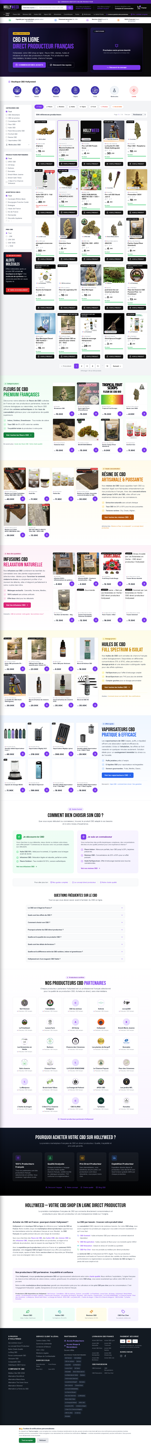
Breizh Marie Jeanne (15, 174)
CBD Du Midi (119, 1297)
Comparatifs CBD (14, 1362)
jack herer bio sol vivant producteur (112, 291)
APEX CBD (12, 162)
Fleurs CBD (16, 14)
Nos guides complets (60, 882)
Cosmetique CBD (14, 121)
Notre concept (72, 1187)
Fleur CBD (11, 124)
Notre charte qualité (36, 444)
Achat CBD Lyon (109, 1340)
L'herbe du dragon (87, 1297)
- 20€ (10, 236)
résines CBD (63, 1238)
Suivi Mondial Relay (40, 1365)
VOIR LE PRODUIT (46, 164)
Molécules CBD (15, 145)
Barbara (11, 168)
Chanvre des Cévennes (52, 1295)
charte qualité (94, 1276)
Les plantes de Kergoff (68, 1295)
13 (107, 366)
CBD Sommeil (85, 1235)
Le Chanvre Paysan (125, 1295)
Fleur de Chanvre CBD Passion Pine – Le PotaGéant (136, 292)
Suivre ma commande (44, 1344)
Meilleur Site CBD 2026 (16, 1373)
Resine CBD (12, 137)
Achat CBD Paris (97, 1340)
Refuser (42, 1440)
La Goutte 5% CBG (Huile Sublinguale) (112, 147)
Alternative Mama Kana (16, 1379)
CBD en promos (14, 118)
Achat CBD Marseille (95, 1344)
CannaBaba (60, 1293)
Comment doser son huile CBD (118, 696)
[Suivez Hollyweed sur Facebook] (125, 1356)
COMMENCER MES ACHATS (31, 65)
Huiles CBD (37, 14)
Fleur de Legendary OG (68, 290)
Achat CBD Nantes (107, 1349)
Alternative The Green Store (18, 1382)
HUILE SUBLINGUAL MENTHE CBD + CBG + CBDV (90, 196)
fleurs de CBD (36, 1238)
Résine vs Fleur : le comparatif (121, 526)
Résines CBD (27, 14)
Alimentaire (57, 14)
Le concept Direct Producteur (18, 1346)
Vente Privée (99, 14)
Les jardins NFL (76, 1297)
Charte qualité (88, 1187)
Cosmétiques (68, 14)
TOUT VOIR (8, 14)
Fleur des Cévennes (70, 1395)
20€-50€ (11, 239)
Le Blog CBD (12, 1352)
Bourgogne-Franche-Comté (18, 202)
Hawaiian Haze (65, 243)
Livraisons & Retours (43, 1347)
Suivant (116, 366)
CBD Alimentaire (14, 115)
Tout (10, 111)
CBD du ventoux (70, 1293)
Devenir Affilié (69, 1350)
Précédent (67, 366)
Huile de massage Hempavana (89, 339)
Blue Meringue (87, 290)
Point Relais (52, 1364)
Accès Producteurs (75, 1341)
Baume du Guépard (43, 290)
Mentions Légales (42, 1353)
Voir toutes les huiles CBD (115, 687)
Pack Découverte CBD (16, 131)
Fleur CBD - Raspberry (136, 146)
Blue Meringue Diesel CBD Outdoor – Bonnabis (44, 340)
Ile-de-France (13, 212)
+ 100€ (10, 246)
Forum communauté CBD (17, 1355)
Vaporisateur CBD (14, 140)
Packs (77, 14)
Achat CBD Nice (97, 1348)
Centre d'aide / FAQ (43, 1340)
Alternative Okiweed (15, 1386)
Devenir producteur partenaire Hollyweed (76, 1119)
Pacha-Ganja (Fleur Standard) (135, 244)
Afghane (39, 146)
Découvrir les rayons (62, 65)
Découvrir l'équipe (55, 1187)
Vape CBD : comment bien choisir (121, 784)
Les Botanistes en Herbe (29, 1295)
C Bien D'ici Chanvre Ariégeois (15, 182)
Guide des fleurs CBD (21, 444)
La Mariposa (30, 1297)
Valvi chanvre (88, 1295)
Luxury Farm (104, 1293)
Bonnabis (11, 171)
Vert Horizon (51, 1293)
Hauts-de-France (14, 209)
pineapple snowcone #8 (44, 244)
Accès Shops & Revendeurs (73, 1345)
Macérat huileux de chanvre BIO (66, 149)
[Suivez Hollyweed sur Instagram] (121, 1356)
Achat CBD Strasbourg (108, 1354)
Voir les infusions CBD (16, 605)
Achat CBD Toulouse (107, 1344)
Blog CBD (102, 1187)
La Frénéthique (134, 338)
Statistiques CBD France (16, 1365)
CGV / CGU (40, 1350)
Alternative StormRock (16, 1376)
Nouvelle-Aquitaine (15, 218)
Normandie (12, 215)
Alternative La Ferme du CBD (18, 1389)
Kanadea (18, 1299)
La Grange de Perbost (55, 1297)
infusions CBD (21, 1240)
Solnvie (78, 1293)
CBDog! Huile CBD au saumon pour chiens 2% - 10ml (67, 340)
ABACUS (108, 243)
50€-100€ (11, 243)
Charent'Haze (98, 1295)
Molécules (87, 14)
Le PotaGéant (94, 1293)
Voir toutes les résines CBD (116, 517)
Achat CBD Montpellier (95, 1354)
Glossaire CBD (13, 1358)
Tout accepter (27, 1440)
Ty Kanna (127, 1297)
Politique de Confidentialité (45, 1356)
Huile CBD (11, 128)
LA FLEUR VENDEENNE (110, 1295)
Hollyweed (119, 1293)
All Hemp (11, 165)
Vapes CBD (47, 14)
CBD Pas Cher (85, 1250)
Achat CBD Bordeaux (95, 1359)
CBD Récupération (87, 1242)
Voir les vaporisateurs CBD (116, 775)
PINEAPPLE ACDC (66, 196)
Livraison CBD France (103, 1336)
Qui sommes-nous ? (37, 614)
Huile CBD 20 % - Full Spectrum (44, 195)
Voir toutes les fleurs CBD (17, 435)
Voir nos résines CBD (89, 868)
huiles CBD (50, 1238)
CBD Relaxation (86, 1246)
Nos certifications (134, 696)
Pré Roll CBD (12, 134)
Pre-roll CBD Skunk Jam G (112, 195)
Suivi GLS (39, 1369)
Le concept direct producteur (85, 882)
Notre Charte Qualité (15, 1349)
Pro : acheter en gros (140, 14)
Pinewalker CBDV (134, 194)
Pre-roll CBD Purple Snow (89, 147)
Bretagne (11, 205)
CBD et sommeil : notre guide (20, 614)
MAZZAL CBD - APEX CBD (90, 244)
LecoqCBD (85, 1293)
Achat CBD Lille (109, 1358)
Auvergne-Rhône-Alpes (17, 199)
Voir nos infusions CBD (25, 866)
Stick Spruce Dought (113, 338)
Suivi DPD (51, 1369)
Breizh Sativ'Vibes (15, 178)
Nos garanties (137, 784)
